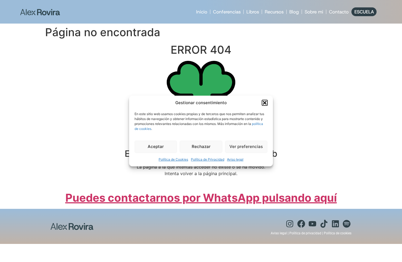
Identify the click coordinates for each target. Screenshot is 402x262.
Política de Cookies (173, 159)
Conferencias (227, 12)
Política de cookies (337, 233)
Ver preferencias (246, 146)
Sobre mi (314, 12)
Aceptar (156, 146)
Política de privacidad (305, 233)
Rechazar (201, 146)
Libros (252, 12)
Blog (294, 12)
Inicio (201, 12)
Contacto (339, 12)
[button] (264, 103)
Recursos (274, 12)
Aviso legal (235, 159)
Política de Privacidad (207, 159)
